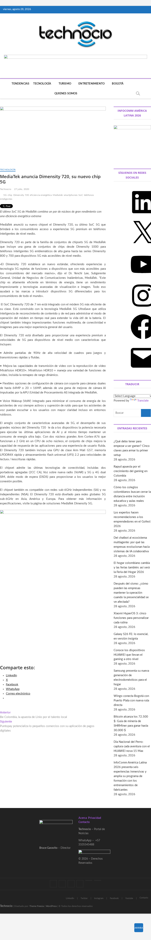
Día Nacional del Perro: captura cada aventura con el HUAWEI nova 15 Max (132, 746)
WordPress (51, 906)
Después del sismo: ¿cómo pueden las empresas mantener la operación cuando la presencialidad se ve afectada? (131, 592)
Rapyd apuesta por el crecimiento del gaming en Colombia (130, 471)
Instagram (98, 898)
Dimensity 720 (21, 195)
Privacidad (94, 818)
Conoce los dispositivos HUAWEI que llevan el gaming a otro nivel (129, 655)
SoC (80, 195)
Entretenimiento (91, 83)
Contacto (84, 822)
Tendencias (20, 83)
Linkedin (70, 898)
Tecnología (42, 83)
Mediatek (58, 195)
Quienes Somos (65, 93)
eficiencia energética (41, 195)
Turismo (65, 83)
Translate (143, 400)
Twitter (84, 898)
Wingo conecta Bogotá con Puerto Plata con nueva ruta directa (131, 701)
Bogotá (117, 83)
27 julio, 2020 (21, 189)
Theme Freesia (36, 906)
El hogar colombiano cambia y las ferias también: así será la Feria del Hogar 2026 (132, 568)
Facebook (114, 898)
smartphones (70, 195)
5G (4, 195)
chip (10, 195)
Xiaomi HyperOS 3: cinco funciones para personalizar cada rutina (131, 618)
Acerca (82, 818)
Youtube (129, 898)
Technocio (5, 189)
